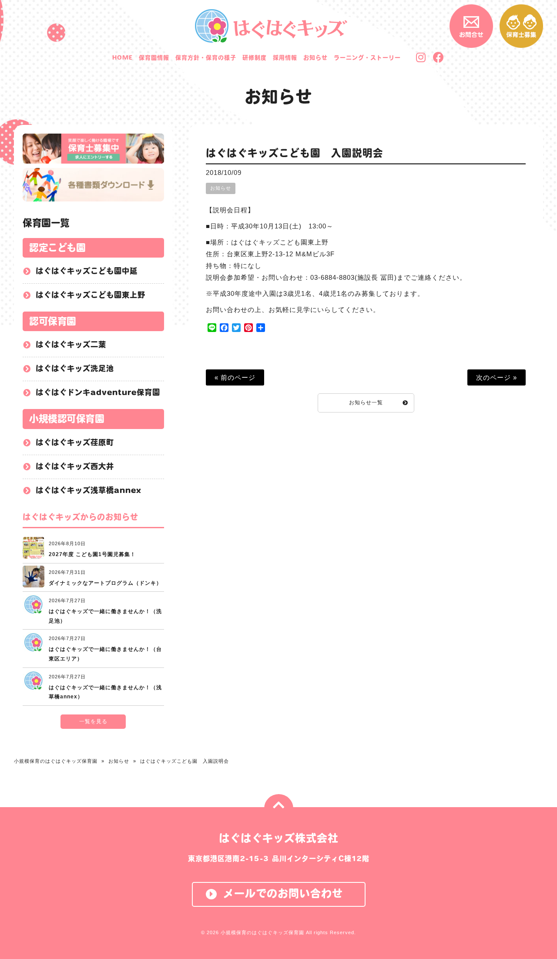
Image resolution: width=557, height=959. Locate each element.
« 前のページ (235, 377)
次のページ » (496, 377)
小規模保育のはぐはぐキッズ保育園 (55, 761)
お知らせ (278, 96)
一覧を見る (93, 721)
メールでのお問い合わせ (283, 893)
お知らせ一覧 (366, 402)
